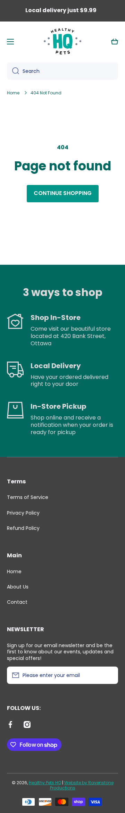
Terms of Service (27, 497)
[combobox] (62, 71)
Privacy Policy (23, 512)
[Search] (13, 71)
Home (13, 93)
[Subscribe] (109, 675)
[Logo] (62, 41)
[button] (114, 41)
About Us (17, 586)
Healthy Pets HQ (45, 783)
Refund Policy (23, 528)
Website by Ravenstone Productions (82, 785)
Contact (17, 602)
